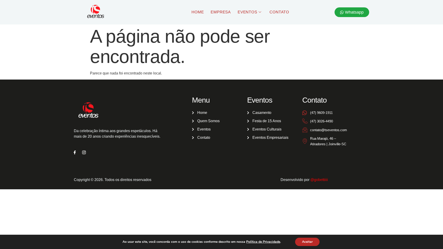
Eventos (247, 12)
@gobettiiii (319, 180)
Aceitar (307, 242)
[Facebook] (74, 152)
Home (198, 12)
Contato (279, 12)
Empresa (221, 12)
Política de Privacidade (263, 242)
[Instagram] (84, 152)
